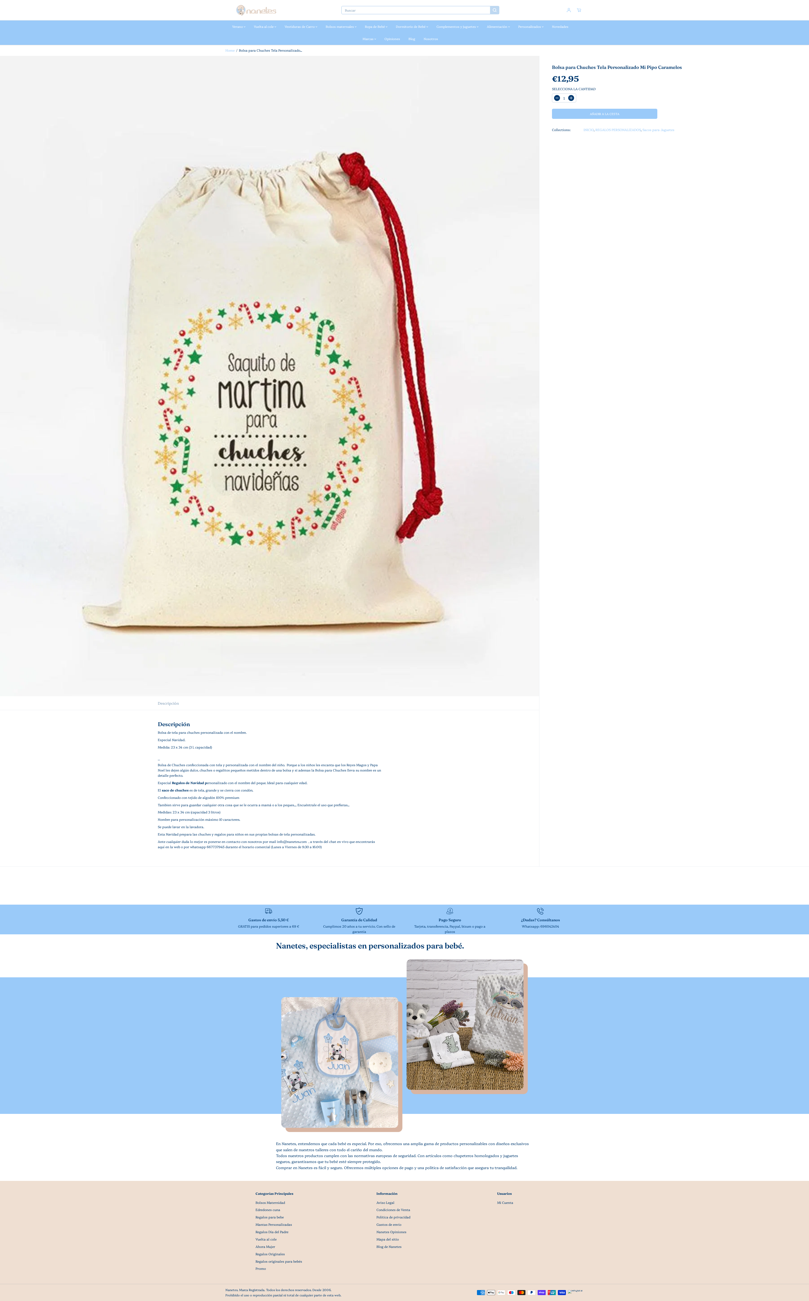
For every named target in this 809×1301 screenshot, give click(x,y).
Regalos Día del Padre (272, 1232)
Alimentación (497, 26)
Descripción (168, 702)
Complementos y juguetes (457, 26)
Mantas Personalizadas (274, 1224)
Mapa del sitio (387, 1239)
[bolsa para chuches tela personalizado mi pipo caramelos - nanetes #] (269, 376)
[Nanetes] (256, 10)
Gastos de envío (388, 1224)
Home (230, 50)
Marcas (368, 38)
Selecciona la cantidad (574, 89)
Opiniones (392, 38)
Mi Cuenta (505, 1202)
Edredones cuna (268, 1209)
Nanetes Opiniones (391, 1232)
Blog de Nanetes (389, 1246)
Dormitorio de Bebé (411, 26)
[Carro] (579, 10)
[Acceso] (568, 10)
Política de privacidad (393, 1217)
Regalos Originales (270, 1254)
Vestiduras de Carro (300, 26)
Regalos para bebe (270, 1217)
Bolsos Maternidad (270, 1202)
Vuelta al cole (264, 26)
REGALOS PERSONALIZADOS (618, 129)
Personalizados (530, 26)
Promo (261, 1268)
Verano (238, 26)
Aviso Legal (385, 1202)
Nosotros (431, 38)
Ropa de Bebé (375, 26)
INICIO (589, 129)
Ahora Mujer (265, 1246)
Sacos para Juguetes (658, 129)
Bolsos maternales (340, 26)
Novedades (560, 26)
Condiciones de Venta (393, 1209)
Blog (412, 38)
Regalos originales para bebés (279, 1261)
